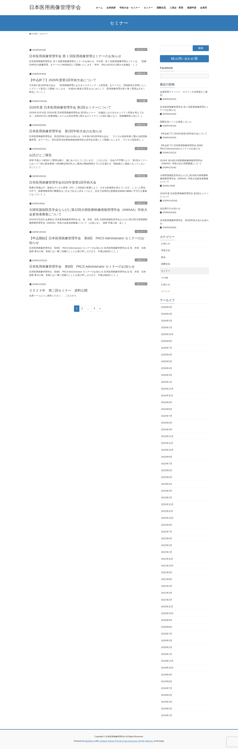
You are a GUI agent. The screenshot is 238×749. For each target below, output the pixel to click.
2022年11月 (167, 511)
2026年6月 (166, 307)
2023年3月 (166, 490)
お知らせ (141, 73)
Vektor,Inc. (149, 741)
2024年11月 (167, 395)
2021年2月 (166, 599)
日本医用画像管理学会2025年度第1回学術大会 (62, 182)
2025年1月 (166, 382)
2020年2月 (166, 647)
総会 (163, 257)
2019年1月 (166, 715)
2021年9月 (166, 572)
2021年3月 (166, 593)
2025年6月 (166, 354)
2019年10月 (167, 667)
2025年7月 (166, 348)
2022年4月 (166, 545)
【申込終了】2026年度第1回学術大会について (62, 80)
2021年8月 (166, 579)
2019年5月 (166, 695)
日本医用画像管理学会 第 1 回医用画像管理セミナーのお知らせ (75, 56)
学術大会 (141, 176)
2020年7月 (166, 633)
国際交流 (165, 264)
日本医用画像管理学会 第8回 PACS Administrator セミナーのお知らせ (82, 266)
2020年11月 (167, 606)
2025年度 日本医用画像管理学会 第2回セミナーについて (70, 107)
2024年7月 (166, 416)
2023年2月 (166, 497)
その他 (142, 100)
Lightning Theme (106, 741)
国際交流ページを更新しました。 (177, 121)
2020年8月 (166, 627)
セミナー (141, 49)
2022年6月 (166, 538)
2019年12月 (167, 661)
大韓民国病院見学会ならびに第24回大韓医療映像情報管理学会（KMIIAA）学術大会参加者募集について (184, 178)
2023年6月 (166, 470)
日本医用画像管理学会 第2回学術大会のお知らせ (65, 131)
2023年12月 (167, 436)
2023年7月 (166, 463)
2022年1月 (166, 552)
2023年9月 (166, 457)
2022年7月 (166, 531)
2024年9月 (166, 402)
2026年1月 (166, 327)
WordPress (90, 741)
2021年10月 (167, 565)
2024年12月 (167, 388)
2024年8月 (166, 409)
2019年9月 (166, 674)
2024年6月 (166, 422)
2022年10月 (167, 518)
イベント (165, 291)
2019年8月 (166, 681)
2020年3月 (166, 640)
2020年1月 (166, 654)
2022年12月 (167, 504)
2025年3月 (166, 375)
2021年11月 (167, 559)
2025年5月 (166, 361)
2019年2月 (166, 708)
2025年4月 (166, 368)
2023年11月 (167, 443)
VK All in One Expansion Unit (129, 741)
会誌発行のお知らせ (170, 208)
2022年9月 (166, 525)
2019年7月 (166, 688)
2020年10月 (167, 613)
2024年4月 (166, 429)
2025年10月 (167, 334)
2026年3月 (166, 320)
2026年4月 (166, 314)
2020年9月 (166, 620)
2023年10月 (167, 450)
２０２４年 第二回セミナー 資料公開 (58, 290)
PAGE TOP (229, 724)
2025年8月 (166, 341)
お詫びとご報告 (40, 155)
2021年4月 (166, 586)
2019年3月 (166, 701)
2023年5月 (166, 477)
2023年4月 (166, 484)
